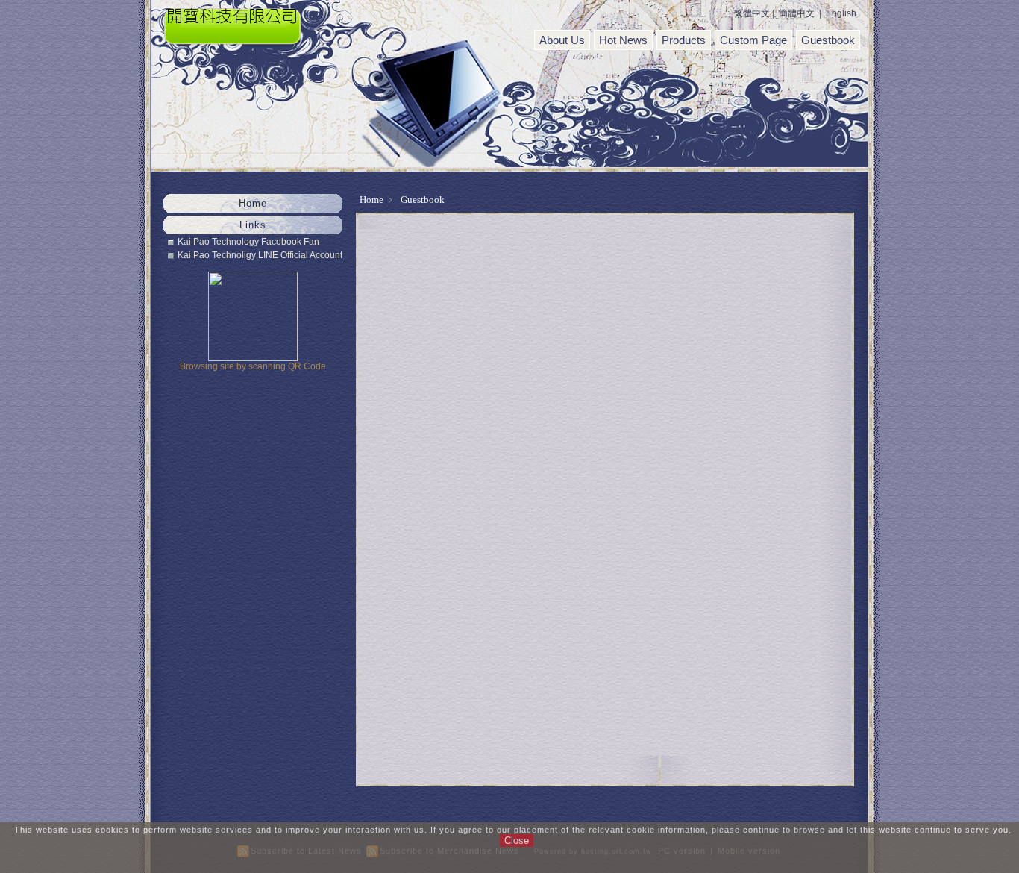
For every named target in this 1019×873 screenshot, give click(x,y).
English (841, 13)
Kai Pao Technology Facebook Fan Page (248, 242)
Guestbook (828, 40)
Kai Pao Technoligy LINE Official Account (260, 255)
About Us (562, 40)
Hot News (623, 40)
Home (371, 199)
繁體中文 (752, 13)
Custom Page (753, 40)
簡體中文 (797, 13)
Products (684, 40)
